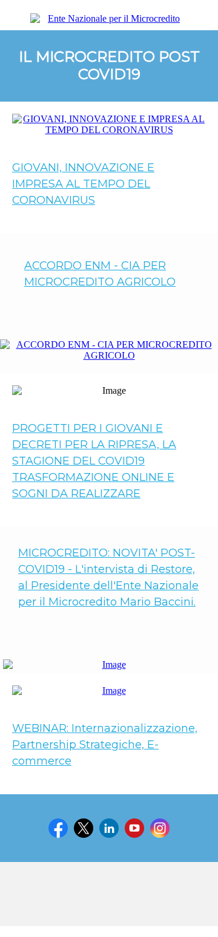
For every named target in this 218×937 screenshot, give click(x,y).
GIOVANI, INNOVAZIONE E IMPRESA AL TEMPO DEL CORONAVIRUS (83, 184)
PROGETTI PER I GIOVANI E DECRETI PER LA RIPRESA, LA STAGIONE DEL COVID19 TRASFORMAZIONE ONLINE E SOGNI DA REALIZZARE (94, 461)
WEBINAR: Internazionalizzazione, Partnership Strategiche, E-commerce (104, 745)
